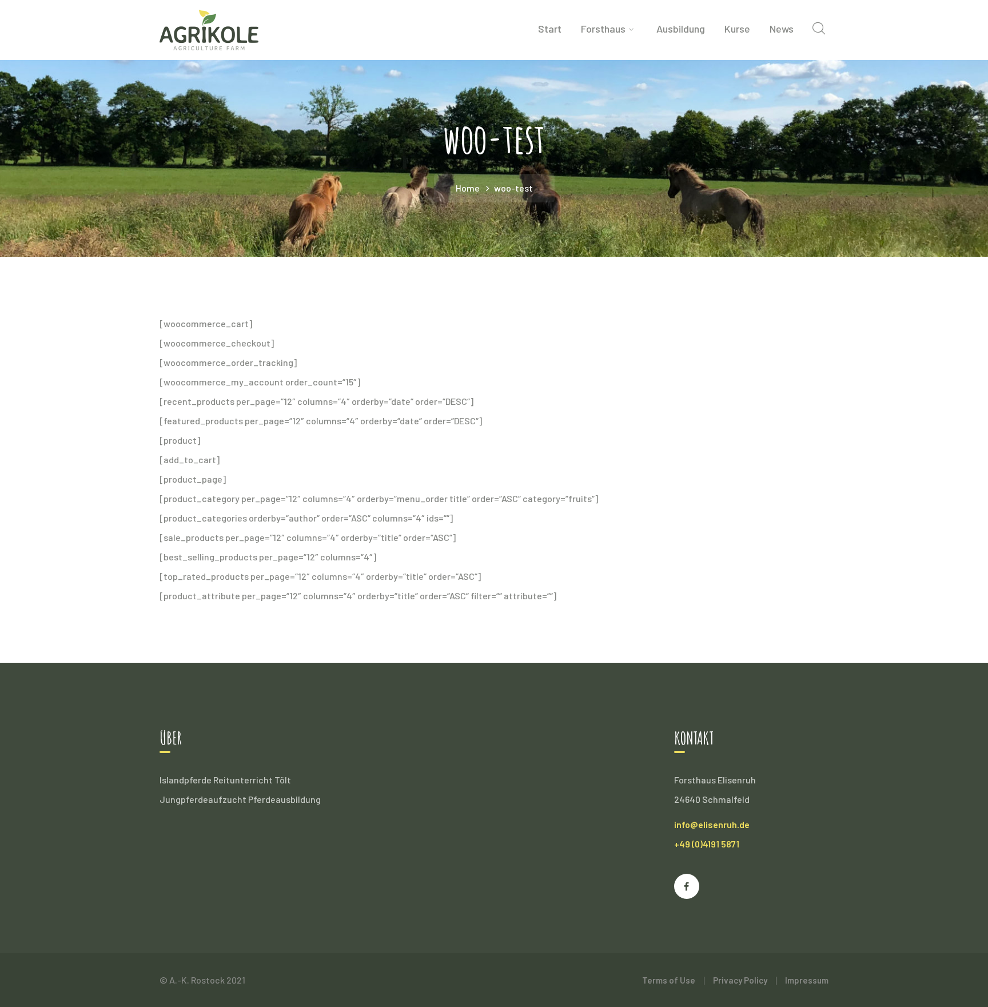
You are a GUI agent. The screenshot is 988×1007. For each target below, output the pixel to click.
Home (468, 187)
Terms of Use (668, 980)
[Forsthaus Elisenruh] (209, 28)
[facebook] (686, 886)
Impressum (806, 980)
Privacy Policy (740, 980)
